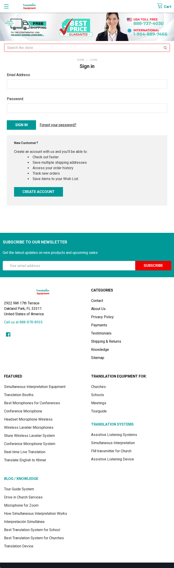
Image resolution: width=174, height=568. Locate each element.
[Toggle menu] (6, 6)
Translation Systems (112, 424)
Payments (99, 325)
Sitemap (97, 358)
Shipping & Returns (106, 341)
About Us (98, 309)
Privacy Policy (102, 317)
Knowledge (100, 349)
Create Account (38, 192)
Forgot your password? (58, 125)
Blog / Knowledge (21, 479)
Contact (97, 300)
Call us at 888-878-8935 (23, 322)
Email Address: (19, 75)
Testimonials (101, 333)
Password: (15, 99)
